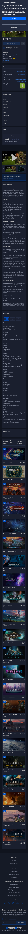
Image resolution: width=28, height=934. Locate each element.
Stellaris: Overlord (8, 643)
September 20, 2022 (22, 74)
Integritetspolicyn (12, 919)
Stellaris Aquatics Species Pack (8, 661)
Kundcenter (14, 866)
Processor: (5, 332)
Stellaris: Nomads (8, 462)
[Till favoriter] (23, 43)
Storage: (5, 369)
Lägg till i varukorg (11, 43)
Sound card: (6, 398)
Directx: (5, 379)
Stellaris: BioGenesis (8, 516)
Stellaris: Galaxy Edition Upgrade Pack (9, 844)
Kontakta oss (14, 877)
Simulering (18, 71)
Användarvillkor (14, 869)
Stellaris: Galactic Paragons (7, 606)
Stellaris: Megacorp (8, 752)
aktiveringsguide (13, 55)
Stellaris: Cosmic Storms (9, 551)
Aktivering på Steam (14, 887)
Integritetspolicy (14, 871)
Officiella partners (14, 863)
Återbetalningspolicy (14, 874)
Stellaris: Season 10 (8, 479)
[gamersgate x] (9, 903)
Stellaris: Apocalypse (8, 789)
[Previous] (3, 169)
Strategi (23, 71)
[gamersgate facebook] (5, 903)
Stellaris (11, 178)
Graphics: (5, 353)
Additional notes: (5, 408)
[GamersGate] (14, 929)
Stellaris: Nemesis (8, 679)
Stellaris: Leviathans (8, 806)
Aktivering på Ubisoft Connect (14, 895)
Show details (14, 27)
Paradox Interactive (20, 77)
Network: (5, 388)
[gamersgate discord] (17, 903)
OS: (4, 323)
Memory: (5, 344)
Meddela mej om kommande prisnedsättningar (12, 48)
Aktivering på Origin (14, 884)
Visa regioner (6, 60)
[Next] (24, 169)
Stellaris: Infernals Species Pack (8, 498)
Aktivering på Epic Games (14, 890)
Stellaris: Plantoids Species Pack (8, 825)
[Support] (22, 903)
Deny (14, 23)
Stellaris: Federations (9, 697)
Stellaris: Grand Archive (9, 533)
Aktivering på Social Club (14, 892)
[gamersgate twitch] (13, 903)
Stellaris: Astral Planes (9, 587)
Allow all (14, 18)
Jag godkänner (10, 919)
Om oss (14, 860)
